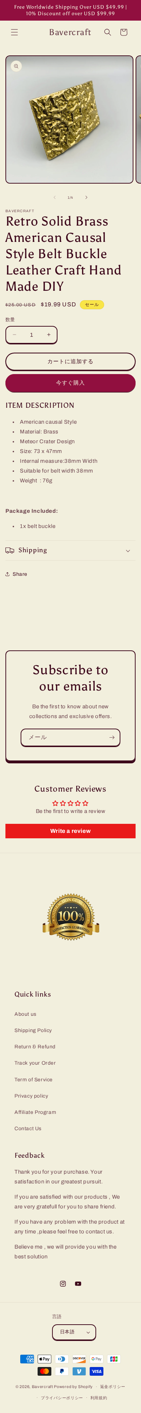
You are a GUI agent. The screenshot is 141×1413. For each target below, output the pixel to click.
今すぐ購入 (70, 383)
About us (25, 1014)
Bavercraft (42, 1386)
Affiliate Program (35, 1112)
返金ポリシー (112, 1386)
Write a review (70, 831)
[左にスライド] (55, 197)
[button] (14, 32)
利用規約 (98, 1398)
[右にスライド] (86, 197)
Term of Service (33, 1079)
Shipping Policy (33, 1030)
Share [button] (20, 574)
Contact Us (28, 1128)
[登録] (112, 737)
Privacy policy (31, 1096)
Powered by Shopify (73, 1386)
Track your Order (35, 1063)
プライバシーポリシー (62, 1398)
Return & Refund (35, 1046)
